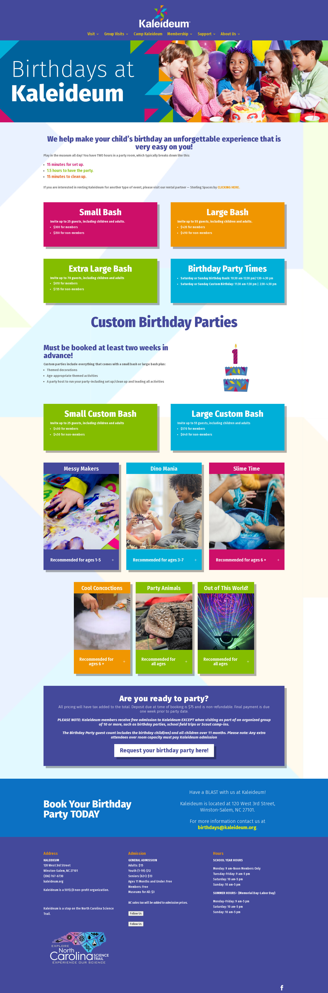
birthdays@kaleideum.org (227, 827)
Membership (177, 34)
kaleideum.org (53, 881)
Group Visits (114, 34)
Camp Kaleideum (148, 34)
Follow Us (136, 913)
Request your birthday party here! (164, 750)
